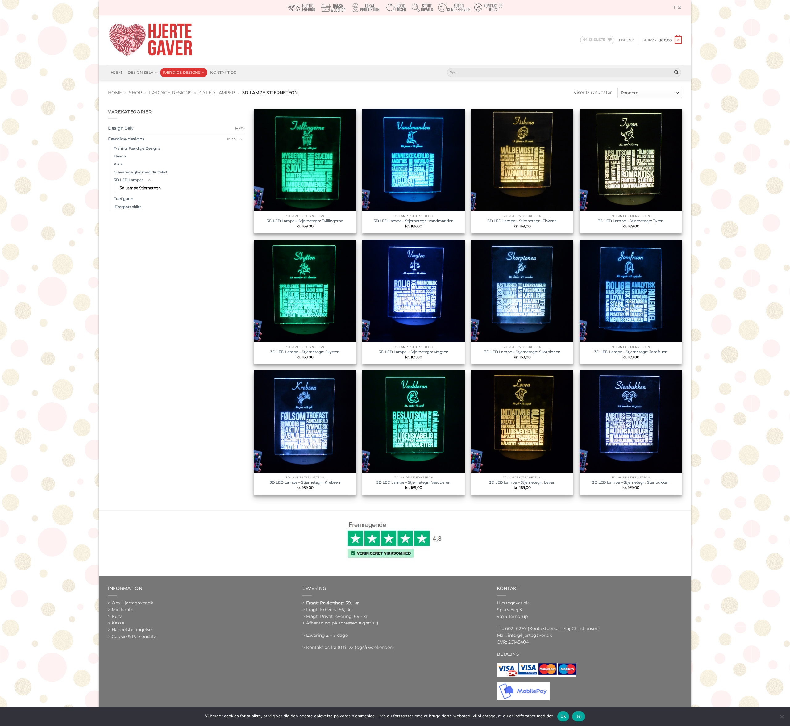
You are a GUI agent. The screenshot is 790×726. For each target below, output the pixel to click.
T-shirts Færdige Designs (137, 148)
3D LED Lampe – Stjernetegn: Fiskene (522, 221)
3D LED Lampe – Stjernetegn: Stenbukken (630, 482)
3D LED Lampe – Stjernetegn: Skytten (304, 351)
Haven (120, 156)
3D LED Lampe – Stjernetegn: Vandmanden (414, 221)
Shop (135, 92)
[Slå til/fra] (241, 139)
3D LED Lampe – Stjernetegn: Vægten (413, 351)
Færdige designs (182, 72)
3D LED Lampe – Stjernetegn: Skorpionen (522, 351)
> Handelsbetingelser (130, 629)
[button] (626, 40)
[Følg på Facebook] (674, 7)
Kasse (118, 622)
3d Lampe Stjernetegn (140, 188)
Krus (118, 164)
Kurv (117, 616)
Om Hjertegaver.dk (132, 602)
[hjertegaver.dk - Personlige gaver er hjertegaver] (150, 40)
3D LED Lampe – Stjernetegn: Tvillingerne (305, 221)
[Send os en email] (679, 7)
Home (115, 92)
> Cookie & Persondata (132, 636)
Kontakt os (223, 72)
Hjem (116, 72)
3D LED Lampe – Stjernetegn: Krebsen (305, 482)
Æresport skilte (128, 206)
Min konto (123, 609)
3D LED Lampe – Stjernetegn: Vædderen (413, 482)
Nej (578, 716)
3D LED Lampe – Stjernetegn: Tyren (630, 221)
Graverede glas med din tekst (141, 172)
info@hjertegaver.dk (529, 635)
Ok (563, 716)
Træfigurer (123, 198)
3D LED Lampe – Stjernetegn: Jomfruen (630, 351)
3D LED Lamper (217, 92)
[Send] (676, 72)
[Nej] (781, 718)
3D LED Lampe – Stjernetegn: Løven (522, 482)
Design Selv (140, 72)
